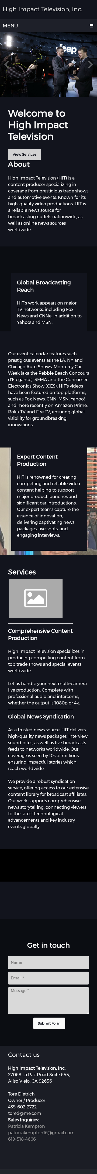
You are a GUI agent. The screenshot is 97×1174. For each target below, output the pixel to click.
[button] (48, 65)
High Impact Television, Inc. (42, 9)
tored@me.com (24, 1113)
